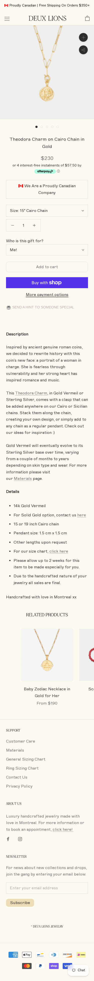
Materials (15, 750)
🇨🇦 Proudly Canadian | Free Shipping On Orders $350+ (47, 5)
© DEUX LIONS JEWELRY (47, 926)
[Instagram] (20, 839)
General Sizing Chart (25, 759)
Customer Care (20, 741)
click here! (63, 829)
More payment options (47, 294)
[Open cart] (87, 18)
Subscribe (20, 902)
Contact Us (16, 777)
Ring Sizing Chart (22, 768)
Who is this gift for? (24, 240)
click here (58, 551)
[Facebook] (8, 839)
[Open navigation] (7, 18)
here (81, 515)
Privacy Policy (19, 786)
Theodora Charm (31, 393)
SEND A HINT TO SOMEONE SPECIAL (42, 307)
